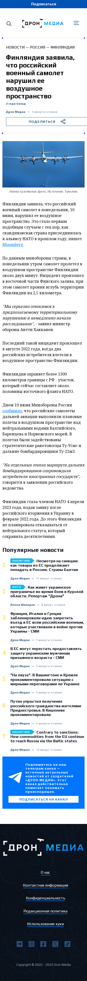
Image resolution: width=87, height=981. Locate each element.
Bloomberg (12, 244)
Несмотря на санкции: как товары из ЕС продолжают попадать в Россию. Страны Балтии (44, 565)
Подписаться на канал (43, 799)
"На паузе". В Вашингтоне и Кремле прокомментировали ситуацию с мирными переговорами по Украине (45, 679)
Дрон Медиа (15, 112)
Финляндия (63, 47)
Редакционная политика (45, 911)
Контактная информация (45, 885)
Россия (37, 47)
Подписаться (43, 4)
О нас (45, 872)
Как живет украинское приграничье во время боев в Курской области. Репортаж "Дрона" (46, 592)
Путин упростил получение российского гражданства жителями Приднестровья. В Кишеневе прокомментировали (45, 708)
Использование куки (45, 924)
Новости (15, 47)
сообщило (12, 410)
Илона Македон (22, 604)
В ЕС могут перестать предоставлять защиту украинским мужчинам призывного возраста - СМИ (46, 653)
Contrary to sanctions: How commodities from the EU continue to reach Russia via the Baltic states (47, 736)
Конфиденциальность (45, 898)
